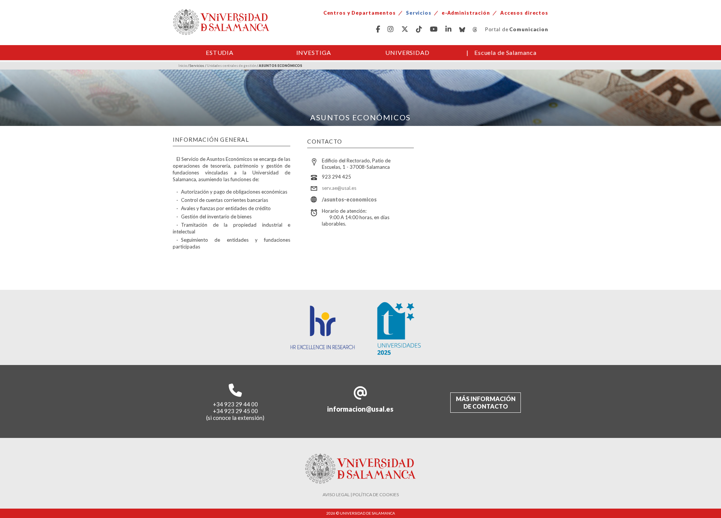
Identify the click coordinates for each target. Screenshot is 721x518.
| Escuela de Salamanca (501, 52)
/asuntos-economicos (349, 199)
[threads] (475, 29)
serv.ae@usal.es (339, 188)
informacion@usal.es (360, 409)
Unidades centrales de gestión (231, 66)
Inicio (182, 66)
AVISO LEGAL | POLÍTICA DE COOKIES (361, 494)
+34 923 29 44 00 (235, 404)
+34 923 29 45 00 (235, 410)
